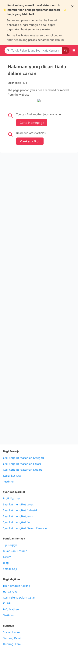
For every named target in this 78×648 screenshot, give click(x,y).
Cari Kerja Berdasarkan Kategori (23, 458)
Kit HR (7, 603)
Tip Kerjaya (10, 545)
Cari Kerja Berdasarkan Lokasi (22, 464)
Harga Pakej (10, 591)
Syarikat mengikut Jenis (18, 516)
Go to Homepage (32, 123)
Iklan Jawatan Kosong (16, 585)
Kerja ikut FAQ (12, 475)
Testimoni (9, 481)
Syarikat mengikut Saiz (17, 522)
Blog (6, 562)
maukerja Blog (30, 141)
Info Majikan (11, 609)
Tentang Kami (12, 638)
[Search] (65, 50)
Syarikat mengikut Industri (20, 510)
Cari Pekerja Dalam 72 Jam (19, 597)
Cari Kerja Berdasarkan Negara (23, 469)
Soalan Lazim (11, 632)
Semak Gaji (10, 569)
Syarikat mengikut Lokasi (18, 504)
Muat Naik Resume (15, 551)
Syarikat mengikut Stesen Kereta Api (26, 528)
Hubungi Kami (12, 644)
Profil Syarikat (11, 498)
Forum (7, 557)
